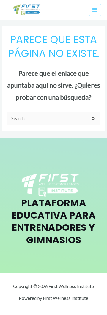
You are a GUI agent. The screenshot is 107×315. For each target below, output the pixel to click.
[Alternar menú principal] (95, 10)
